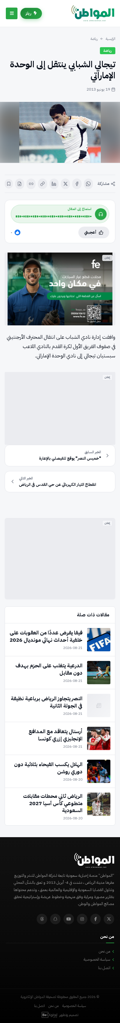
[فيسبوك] (76, 184)
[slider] (53, 216)
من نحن (104, 951)
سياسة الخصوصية (97, 959)
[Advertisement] (60, 408)
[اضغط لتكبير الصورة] (60, 132)
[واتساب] (88, 184)
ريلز (28, 13)
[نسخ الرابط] (42, 184)
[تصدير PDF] (19, 184)
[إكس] (65, 184)
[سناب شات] (55, 919)
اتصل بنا (104, 968)
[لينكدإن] (54, 184)
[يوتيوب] (68, 919)
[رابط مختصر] (31, 184)
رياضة (94, 38)
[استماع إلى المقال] (101, 214)
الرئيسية (110, 38)
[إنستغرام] (82, 919)
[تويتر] (109, 919)
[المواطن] (92, 13)
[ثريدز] (42, 919)
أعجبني (90, 232)
